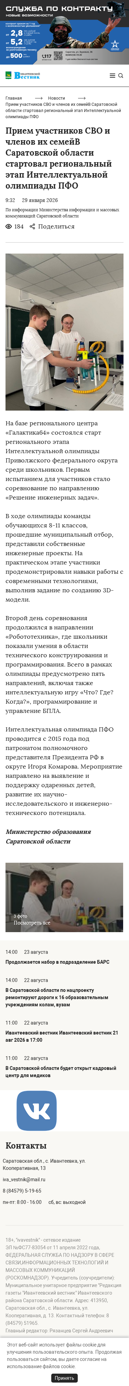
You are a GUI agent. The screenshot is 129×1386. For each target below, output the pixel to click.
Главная (14, 98)
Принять (64, 1378)
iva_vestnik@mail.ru (24, 1179)
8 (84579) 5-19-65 (22, 1191)
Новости (56, 98)
